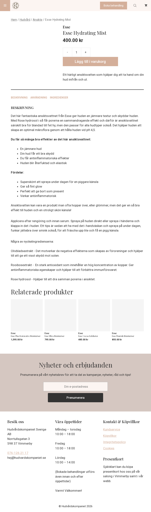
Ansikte (37, 19)
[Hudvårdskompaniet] (15, 5)
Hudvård (25, 19)
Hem (14, 19)
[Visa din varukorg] (146, 5)
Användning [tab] (38, 97)
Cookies (108, 448)
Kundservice (111, 429)
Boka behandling (113, 5)
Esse (66, 27)
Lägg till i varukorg (90, 61)
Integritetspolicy (114, 442)
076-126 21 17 (17, 453)
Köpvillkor (110, 436)
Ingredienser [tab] (59, 97)
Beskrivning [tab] (19, 97)
